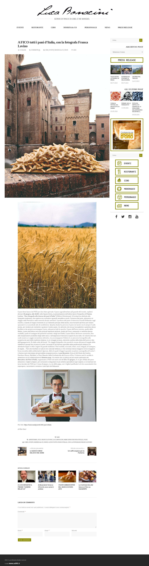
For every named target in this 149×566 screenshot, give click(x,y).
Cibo (53, 27)
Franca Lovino (47, 439)
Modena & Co (70, 27)
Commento (22, 511)
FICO (39, 439)
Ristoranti (37, 27)
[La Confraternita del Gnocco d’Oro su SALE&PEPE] (87, 476)
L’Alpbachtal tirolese (136, 77)
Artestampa (33, 439)
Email (47, 530)
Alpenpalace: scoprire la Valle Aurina (125, 78)
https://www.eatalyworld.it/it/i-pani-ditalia (37, 425)
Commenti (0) (35, 50)
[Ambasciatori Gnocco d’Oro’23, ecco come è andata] (47, 476)
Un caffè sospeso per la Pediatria (76, 452)
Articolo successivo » (77, 448)
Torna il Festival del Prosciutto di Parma (114, 105)
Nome (20, 530)
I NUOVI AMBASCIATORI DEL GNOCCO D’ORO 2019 (66, 487)
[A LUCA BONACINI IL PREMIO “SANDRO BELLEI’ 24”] (26, 476)
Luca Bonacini (58, 439)
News (107, 27)
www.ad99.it (14, 563)
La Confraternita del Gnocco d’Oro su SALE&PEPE (86, 487)
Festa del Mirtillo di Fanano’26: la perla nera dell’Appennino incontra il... (137, 107)
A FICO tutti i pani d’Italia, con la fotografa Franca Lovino (53, 44)
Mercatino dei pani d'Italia (73, 439)
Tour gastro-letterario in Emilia (114, 78)
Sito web (74, 530)
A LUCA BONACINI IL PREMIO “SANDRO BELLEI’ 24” (25, 487)
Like (58, 437)
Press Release (125, 27)
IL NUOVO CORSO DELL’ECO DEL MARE (37, 452)
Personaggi (91, 27)
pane (85, 439)
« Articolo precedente (36, 448)
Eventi (20, 27)
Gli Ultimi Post (134, 89)
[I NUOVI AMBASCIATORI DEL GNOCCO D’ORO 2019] (67, 476)
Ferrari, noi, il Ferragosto (126, 104)
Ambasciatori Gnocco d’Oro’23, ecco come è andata (46, 487)
